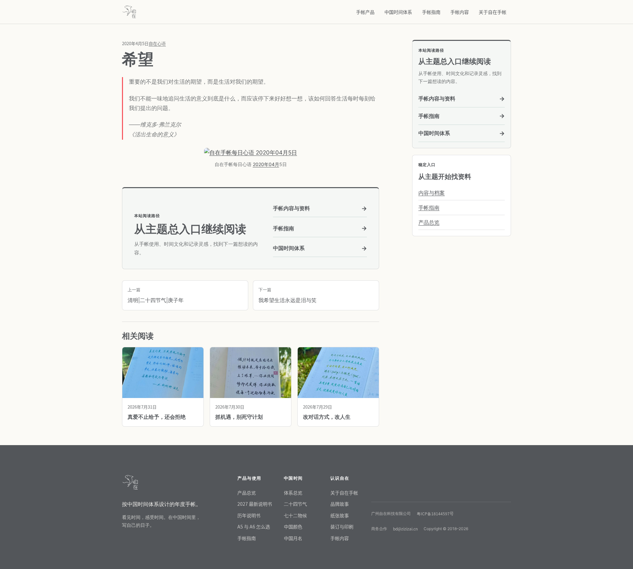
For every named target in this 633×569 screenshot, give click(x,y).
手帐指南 (431, 12)
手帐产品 (365, 12)
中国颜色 (293, 526)
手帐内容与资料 (320, 208)
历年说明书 (248, 515)
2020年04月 (266, 164)
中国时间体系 (398, 12)
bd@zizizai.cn (405, 528)
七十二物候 (295, 515)
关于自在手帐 (492, 12)
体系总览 (293, 492)
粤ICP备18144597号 (435, 513)
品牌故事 (339, 503)
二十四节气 (295, 503)
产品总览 (428, 222)
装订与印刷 (341, 526)
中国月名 (293, 538)
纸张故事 (339, 515)
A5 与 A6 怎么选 (253, 526)
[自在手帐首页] (129, 12)
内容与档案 (431, 192)
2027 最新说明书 (254, 503)
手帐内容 (459, 12)
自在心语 (157, 43)
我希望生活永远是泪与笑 (287, 295)
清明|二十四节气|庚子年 (156, 295)
